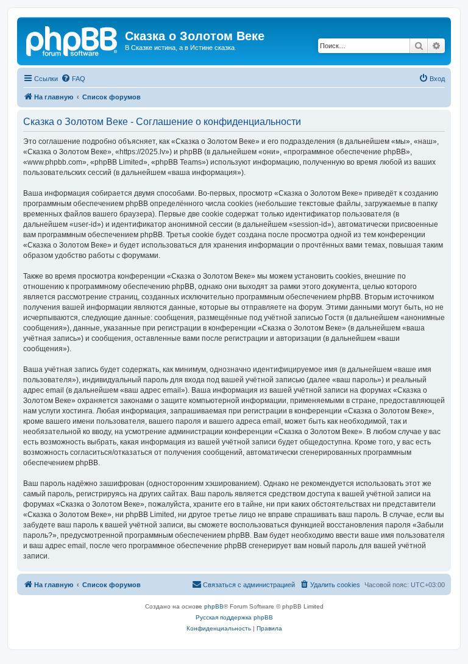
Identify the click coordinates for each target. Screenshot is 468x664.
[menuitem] (73, 78)
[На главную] (72, 39)
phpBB (214, 606)
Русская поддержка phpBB (234, 617)
